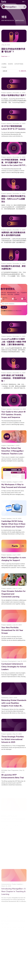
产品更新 (3, 67)
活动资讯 (10, 64)
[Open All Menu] (24, 7)
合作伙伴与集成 (18, 64)
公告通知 (3, 64)
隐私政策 (19, 310)
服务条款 (14, 310)
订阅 (3, 307)
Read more (4, 56)
